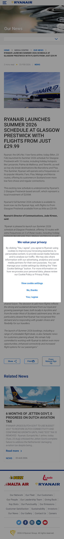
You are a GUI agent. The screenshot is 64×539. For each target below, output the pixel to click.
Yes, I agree (32, 297)
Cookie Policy (25, 274)
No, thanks (32, 290)
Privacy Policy (42, 274)
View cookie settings (32, 283)
